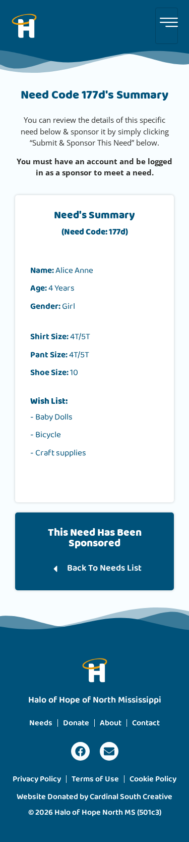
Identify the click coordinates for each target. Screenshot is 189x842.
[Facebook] (80, 751)
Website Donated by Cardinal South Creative (94, 796)
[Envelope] (109, 751)
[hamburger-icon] (166, 26)
